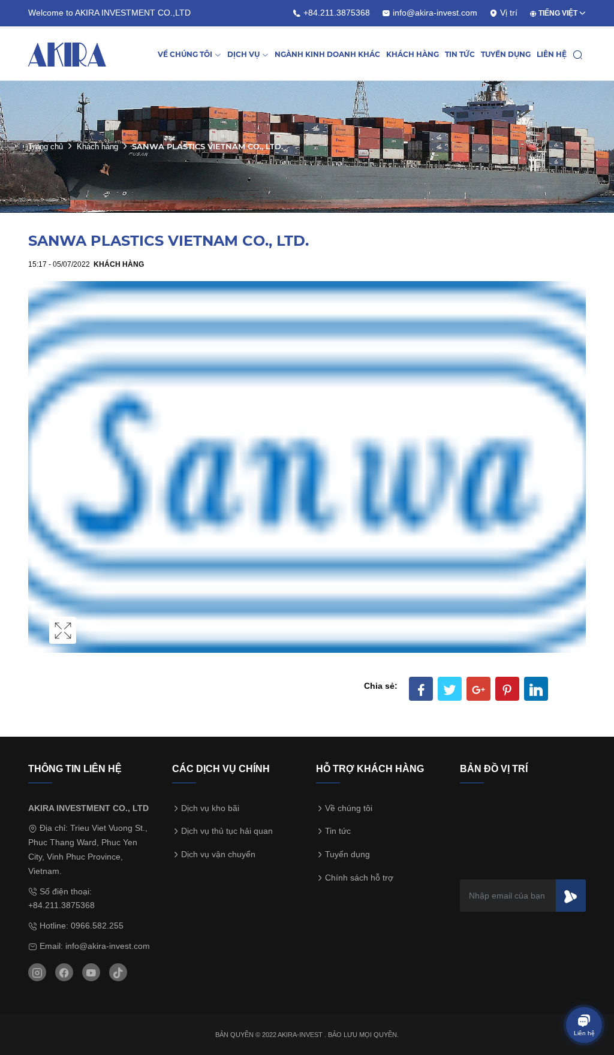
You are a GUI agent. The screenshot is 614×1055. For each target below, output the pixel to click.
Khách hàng (412, 54)
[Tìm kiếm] (578, 54)
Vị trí (507, 12)
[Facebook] (421, 689)
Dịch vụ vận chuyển (218, 854)
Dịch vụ (243, 54)
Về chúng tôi (185, 54)
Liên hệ (552, 54)
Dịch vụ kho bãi (210, 808)
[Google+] (478, 689)
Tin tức (460, 54)
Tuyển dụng (506, 54)
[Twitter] (450, 689)
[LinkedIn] (536, 689)
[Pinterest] (507, 689)
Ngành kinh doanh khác (327, 54)
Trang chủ (45, 146)
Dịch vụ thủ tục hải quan (227, 831)
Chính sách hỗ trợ (359, 877)
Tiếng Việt (557, 13)
